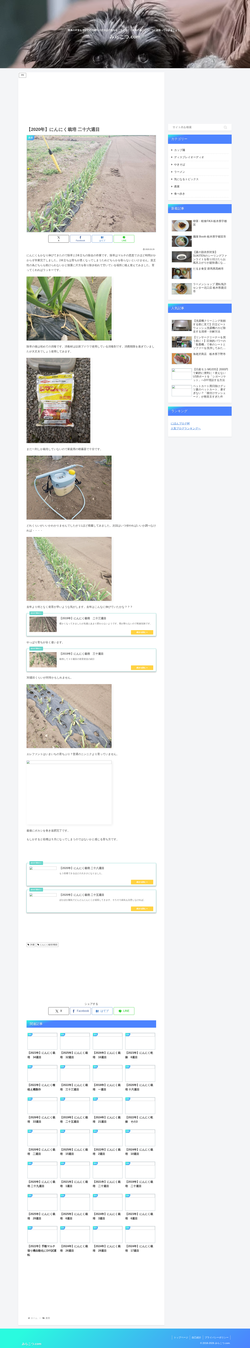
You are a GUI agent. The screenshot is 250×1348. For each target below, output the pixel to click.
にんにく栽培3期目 (48, 944)
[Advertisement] (91, 99)
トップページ (181, 1337)
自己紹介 (196, 1337)
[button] (225, 127)
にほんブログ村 (180, 423)
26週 (32, 944)
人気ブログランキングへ (186, 428)
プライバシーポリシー (217, 1337)
